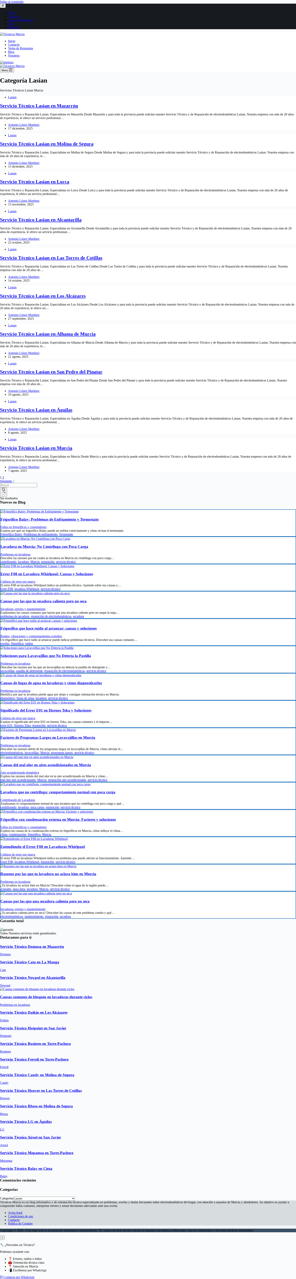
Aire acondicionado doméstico (19, 772)
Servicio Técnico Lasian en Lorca (34, 181)
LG (2, 1129)
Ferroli (4, 1067)
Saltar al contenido (12, 1)
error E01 (6, 725)
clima (3, 834)
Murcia (34, 561)
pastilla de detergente (29, 671)
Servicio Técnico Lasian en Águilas (36, 410)
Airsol (4, 1145)
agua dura (19, 889)
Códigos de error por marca (17, 581)
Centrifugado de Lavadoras (17, 800)
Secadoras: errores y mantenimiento (23, 609)
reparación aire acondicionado (67, 779)
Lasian (12, 97)
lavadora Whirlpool (26, 589)
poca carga (37, 807)
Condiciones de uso (20, 1216)
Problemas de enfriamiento (40, 534)
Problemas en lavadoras (15, 554)
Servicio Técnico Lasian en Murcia (36, 448)
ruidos (29, 643)
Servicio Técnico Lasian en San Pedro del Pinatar (51, 371)
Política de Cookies (20, 1223)
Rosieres (5, 1051)
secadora (78, 616)
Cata (3, 970)
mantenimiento (34, 916)
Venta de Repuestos (20, 48)
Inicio (11, 41)
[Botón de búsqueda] (3, 491)
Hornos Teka (22, 725)
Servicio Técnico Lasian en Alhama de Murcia (48, 334)
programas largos (62, 752)
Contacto (14, 44)
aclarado (5, 889)
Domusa (5, 954)
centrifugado (8, 561)
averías (4, 643)
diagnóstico (7, 698)
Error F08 (6, 589)
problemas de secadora (14, 616)
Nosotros (14, 55)
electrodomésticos (11, 752)
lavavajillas (7, 671)
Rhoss (4, 1114)
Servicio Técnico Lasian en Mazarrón (39, 105)
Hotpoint (5, 1036)
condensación (17, 834)
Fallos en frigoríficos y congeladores (23, 527)
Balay (3, 1176)
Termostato (66, 534)
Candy (4, 1082)
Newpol (5, 985)
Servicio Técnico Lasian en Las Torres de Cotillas (51, 257)
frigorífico (17, 643)
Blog (11, 52)
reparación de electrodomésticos (51, 616)
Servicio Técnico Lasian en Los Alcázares (43, 296)
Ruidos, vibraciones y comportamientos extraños (31, 636)
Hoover (5, 1098)
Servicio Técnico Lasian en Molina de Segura (46, 143)
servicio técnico (66, 561)
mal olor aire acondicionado (18, 779)
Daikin (4, 1020)
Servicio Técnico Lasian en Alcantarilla (41, 219)
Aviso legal (15, 1212)
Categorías (6, 1198)
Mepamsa (6, 1160)
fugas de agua (25, 698)
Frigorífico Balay (11, 534)
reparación (47, 561)
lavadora (23, 561)
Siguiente (6, 481)
